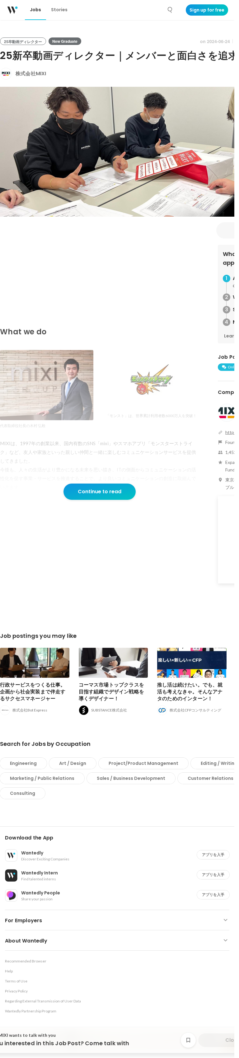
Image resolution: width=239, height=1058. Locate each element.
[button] (119, 837)
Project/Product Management (143, 763)
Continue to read (99, 491)
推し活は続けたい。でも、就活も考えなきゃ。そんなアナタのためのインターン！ (190, 691)
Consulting (22, 793)
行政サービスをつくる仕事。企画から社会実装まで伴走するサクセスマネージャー (33, 691)
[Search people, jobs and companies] (170, 10)
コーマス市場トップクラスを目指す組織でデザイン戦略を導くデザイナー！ (111, 691)
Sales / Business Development (131, 778)
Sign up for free (207, 10)
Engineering (23, 763)
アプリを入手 (213, 854)
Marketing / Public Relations (42, 778)
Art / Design (72, 763)
